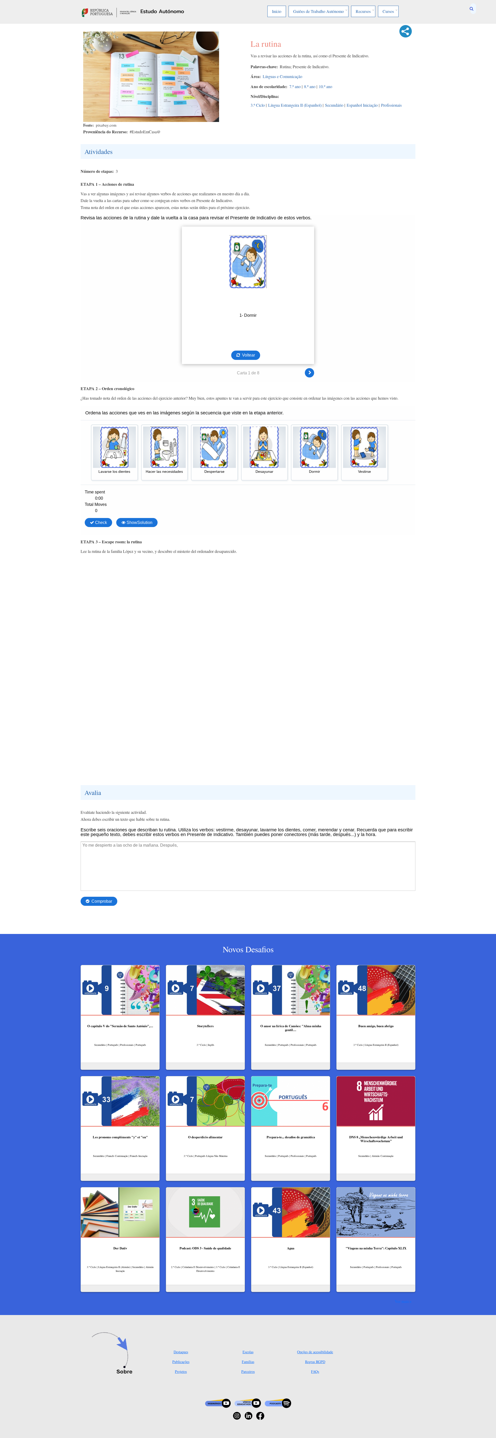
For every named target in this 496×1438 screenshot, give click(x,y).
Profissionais (391, 105)
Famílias (248, 1361)
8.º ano (309, 86)
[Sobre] (114, 1353)
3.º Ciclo (258, 105)
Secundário (334, 105)
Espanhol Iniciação (362, 105)
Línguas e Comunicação (282, 76)
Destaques (181, 1351)
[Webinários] (218, 1402)
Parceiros (248, 1371)
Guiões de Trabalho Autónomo (318, 11)
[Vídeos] (248, 1402)
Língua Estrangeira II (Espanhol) (295, 105)
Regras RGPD (315, 1361)
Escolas (248, 1351)
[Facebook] (260, 1415)
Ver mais (402, 1301)
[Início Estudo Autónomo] (109, 11)
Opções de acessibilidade (315, 1351)
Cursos (388, 11)
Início (276, 11)
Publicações (180, 1361)
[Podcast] (278, 1402)
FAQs (315, 1371)
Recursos (363, 11)
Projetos (181, 1371)
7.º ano (295, 86)
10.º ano (325, 86)
